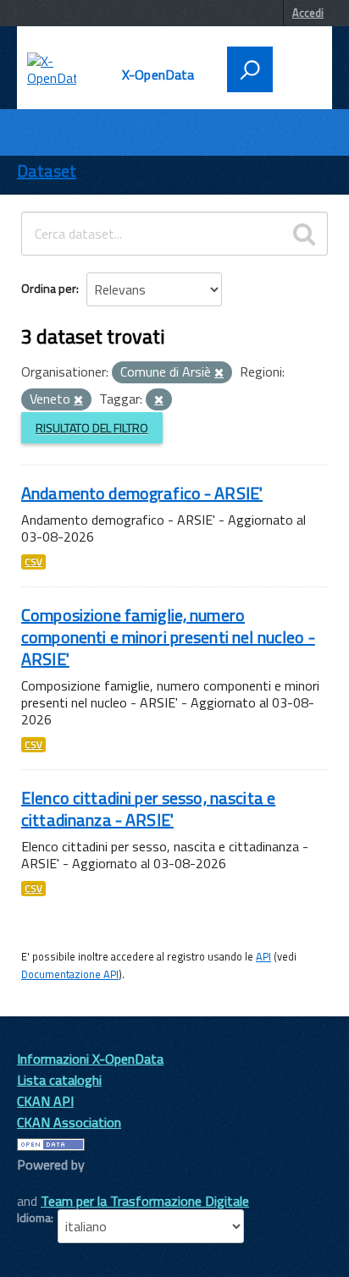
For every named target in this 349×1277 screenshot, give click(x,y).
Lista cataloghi (59, 1080)
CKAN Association (69, 1122)
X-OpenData (158, 74)
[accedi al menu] (297, 67)
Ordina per (48, 288)
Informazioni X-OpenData (90, 1059)
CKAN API (45, 1101)
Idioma (34, 1217)
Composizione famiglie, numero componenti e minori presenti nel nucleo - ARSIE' (168, 637)
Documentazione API (70, 974)
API (263, 956)
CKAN (46, 1183)
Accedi (308, 12)
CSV (33, 562)
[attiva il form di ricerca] (250, 69)
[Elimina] (219, 373)
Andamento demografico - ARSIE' (142, 493)
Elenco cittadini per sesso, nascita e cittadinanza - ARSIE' (148, 808)
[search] (304, 233)
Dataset (46, 170)
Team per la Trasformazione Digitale (145, 1201)
